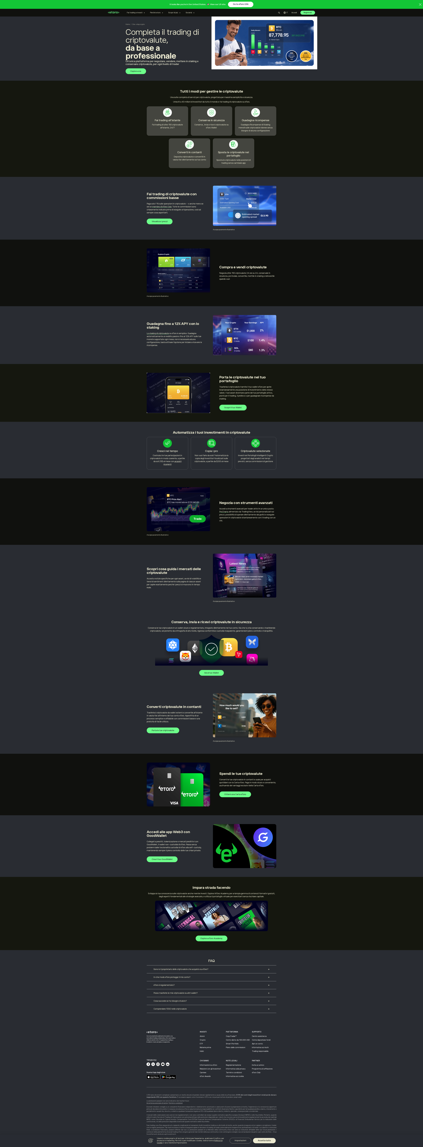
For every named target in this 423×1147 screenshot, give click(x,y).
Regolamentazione (233, 1065)
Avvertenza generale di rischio (157, 1103)
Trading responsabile (260, 1051)
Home (128, 24)
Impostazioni (240, 1140)
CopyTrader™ (231, 1036)
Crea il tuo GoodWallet (162, 859)
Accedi (294, 13)
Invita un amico (258, 1065)
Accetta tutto (264, 1140)
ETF (201, 1044)
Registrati (308, 13)
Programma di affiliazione (262, 1069)
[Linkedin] (167, 1064)
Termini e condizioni (234, 1073)
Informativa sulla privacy (236, 1069)
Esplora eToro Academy (211, 938)
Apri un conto (257, 1044)
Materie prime (205, 1047)
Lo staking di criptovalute (158, 333)
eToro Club (256, 1073)
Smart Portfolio (232, 1044)
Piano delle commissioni (235, 1047)
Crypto (203, 1040)
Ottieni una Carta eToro (235, 794)
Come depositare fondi (261, 1040)
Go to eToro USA (240, 4)
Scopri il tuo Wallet (233, 407)
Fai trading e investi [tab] (134, 13)
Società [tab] (189, 13)
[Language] (286, 12)
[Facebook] (148, 1064)
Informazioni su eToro (208, 1065)
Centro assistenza (259, 1036)
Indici (202, 1051)
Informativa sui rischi (260, 1047)
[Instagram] (158, 1064)
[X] (153, 1064)
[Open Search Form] (279, 12)
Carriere (203, 1073)
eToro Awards (205, 1076)
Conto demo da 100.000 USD (238, 1040)
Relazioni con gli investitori (210, 1069)
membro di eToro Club (162, 207)
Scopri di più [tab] (173, 13)
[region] (211, 1141)
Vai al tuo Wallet (211, 673)
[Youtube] (163, 1064)
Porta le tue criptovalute (163, 730)
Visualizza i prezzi (160, 221)
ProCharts (223, 512)
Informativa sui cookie (235, 1076)
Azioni (202, 1036)
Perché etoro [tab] (155, 13)
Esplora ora (136, 71)
